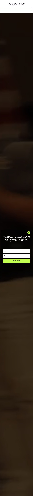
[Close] (28, 232)
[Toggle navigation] (16, 9)
